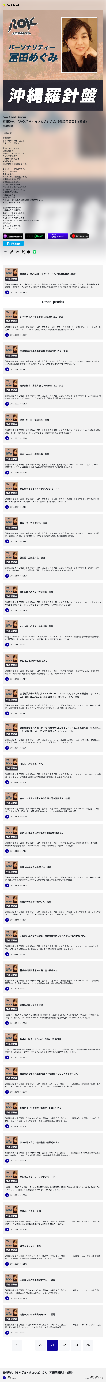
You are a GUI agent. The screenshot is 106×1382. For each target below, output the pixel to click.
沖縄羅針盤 (8, 126)
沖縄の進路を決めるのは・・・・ (35, 1004)
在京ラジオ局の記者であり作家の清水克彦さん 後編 (45, 798)
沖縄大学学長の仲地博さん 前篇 (35, 901)
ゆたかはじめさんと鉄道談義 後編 (36, 592)
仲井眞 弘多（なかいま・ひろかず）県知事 (40, 1039)
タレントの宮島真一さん (31, 764)
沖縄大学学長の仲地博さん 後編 (35, 867)
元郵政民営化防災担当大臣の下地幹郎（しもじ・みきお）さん (49, 1073)
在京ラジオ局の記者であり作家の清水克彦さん (41, 832)
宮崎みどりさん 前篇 (30, 1245)
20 (40, 1345)
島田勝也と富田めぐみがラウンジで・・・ (39, 488)
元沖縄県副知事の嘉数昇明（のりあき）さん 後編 (44, 351)
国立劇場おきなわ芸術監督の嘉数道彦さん (39, 1142)
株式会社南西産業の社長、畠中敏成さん (38, 970)
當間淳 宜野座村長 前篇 (32, 557)
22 (64, 1345)
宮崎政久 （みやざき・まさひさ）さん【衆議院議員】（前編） (48, 274)
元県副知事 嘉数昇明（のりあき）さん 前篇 (41, 385)
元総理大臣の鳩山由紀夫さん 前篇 (37, 1314)
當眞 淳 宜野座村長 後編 (33, 523)
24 (87, 1345)
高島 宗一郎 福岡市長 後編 (34, 420)
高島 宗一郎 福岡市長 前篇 (34, 454)
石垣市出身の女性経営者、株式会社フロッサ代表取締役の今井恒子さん (53, 936)
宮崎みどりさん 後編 (30, 1211)
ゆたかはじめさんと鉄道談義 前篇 (36, 626)
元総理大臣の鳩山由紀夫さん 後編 (37, 1280)
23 (76, 1345)
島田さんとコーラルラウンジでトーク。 (38, 1176)
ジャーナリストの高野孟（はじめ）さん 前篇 (41, 316)
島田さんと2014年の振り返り (33, 660)
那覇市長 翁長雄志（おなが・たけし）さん (40, 1108)
